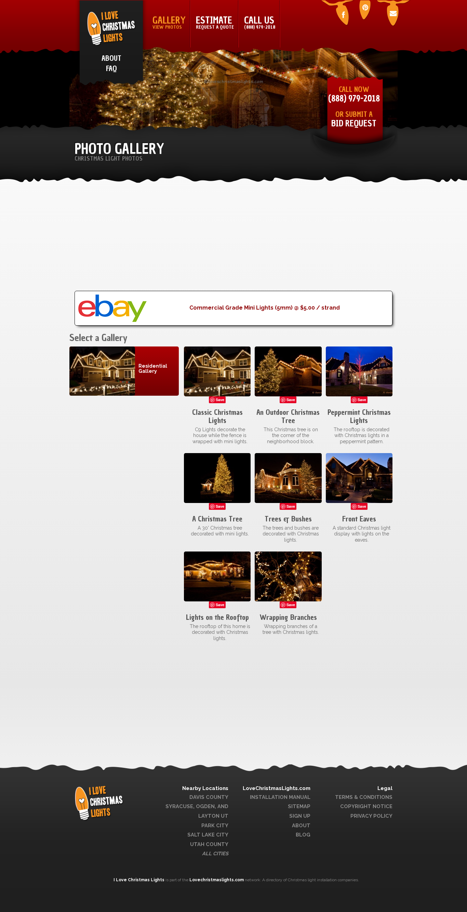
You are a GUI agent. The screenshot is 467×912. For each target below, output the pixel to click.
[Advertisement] (233, 243)
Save (220, 399)
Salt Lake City (207, 835)
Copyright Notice (366, 806)
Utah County (209, 844)
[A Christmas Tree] (217, 477)
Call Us (259, 22)
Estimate (215, 22)
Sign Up (299, 816)
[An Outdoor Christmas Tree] (288, 371)
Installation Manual (280, 797)
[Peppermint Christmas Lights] (359, 371)
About (301, 825)
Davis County (208, 797)
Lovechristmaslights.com (216, 879)
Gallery (169, 22)
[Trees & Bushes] (288, 477)
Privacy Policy (371, 816)
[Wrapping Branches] (288, 576)
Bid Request (353, 123)
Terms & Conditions (363, 797)
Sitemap (299, 806)
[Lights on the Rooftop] (217, 576)
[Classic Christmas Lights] (217, 371)
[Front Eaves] (359, 477)
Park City (214, 825)
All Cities (215, 853)
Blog (303, 835)
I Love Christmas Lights (139, 879)
